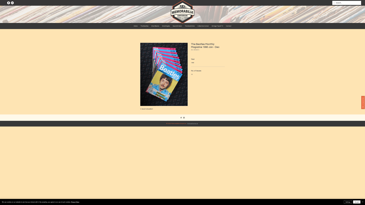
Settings (348, 202)
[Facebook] (8, 2)
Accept (357, 202)
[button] (144, 26)
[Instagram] (12, 2)
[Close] (363, 201)
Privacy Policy (75, 202)
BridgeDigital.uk (192, 123)
